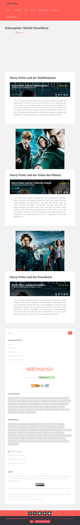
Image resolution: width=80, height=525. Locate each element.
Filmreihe (29, 401)
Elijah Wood (60, 427)
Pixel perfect (12, 497)
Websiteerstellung (30, 412)
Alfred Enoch (30, 424)
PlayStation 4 (12, 409)
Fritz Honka (56, 401)
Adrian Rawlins (13, 424)
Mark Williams (57, 435)
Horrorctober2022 (46, 404)
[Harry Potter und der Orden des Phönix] (40, 149)
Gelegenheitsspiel (65, 401)
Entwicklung (12, 401)
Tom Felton (28, 441)
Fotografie (17, 10)
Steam (51, 409)
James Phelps (12, 433)
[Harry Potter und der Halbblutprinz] (40, 52)
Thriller (22, 412)
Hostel (54, 404)
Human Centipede (63, 404)
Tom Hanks (36, 441)
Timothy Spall (12, 441)
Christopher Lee (13, 427)
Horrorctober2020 (34, 404)
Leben (36, 407)
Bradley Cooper (50, 424)
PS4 (18, 409)
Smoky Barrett (39, 409)
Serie (22, 409)
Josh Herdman (21, 435)
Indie (16, 407)
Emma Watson (12, 430)
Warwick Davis (57, 441)
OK (31, 521)
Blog (38, 398)
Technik (33, 10)
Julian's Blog (12, 3)
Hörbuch (11, 407)
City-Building (45, 398)
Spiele (26, 10)
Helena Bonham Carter (46, 430)
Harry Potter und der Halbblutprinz (33, 78)
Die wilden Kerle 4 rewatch (16, 459)
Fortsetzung (37, 401)
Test (10, 412)
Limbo (41, 407)
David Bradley (33, 427)
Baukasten (23, 398)
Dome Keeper (12, 352)
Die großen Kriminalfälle (16, 360)
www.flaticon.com (25, 497)
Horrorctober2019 (23, 404)
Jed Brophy (46, 433)
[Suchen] (70, 333)
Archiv (17, 398)
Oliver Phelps (23, 438)
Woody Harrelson (13, 444)
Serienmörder (29, 409)
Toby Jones (21, 441)
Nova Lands (12, 348)
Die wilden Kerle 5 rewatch (16, 455)
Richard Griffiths (42, 438)
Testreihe (15, 412)
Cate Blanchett (60, 424)
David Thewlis (42, 427)
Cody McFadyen (54, 398)
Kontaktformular (12, 17)
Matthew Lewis (67, 435)
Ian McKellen (67, 430)
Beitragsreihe (32, 398)
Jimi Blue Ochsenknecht (57, 433)
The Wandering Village (15, 356)
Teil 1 (62, 409)
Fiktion (18, 401)
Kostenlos (30, 407)
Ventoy (10, 344)
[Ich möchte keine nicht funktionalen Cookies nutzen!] (78, 521)
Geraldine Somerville (33, 430)
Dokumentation (64, 398)
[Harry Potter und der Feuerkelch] (40, 251)
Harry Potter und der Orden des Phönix (35, 175)
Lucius (46, 407)
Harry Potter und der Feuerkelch (31, 277)
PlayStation (61, 407)
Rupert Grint (62, 438)
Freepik (24, 499)
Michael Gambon (13, 438)
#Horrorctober (43, 10)
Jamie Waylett (21, 433)
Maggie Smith (48, 435)
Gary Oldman (21, 430)
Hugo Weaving (59, 430)
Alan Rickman (22, 424)
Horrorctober (12, 404)
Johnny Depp (12, 435)
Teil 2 (67, 409)
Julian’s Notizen (16, 451)
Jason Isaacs (30, 433)
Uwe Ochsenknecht (46, 441)
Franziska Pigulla (46, 401)
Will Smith (65, 441)
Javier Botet (38, 433)
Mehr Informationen (42, 521)
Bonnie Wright (40, 424)
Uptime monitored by (31, 377)
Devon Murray (52, 427)
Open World (53, 407)
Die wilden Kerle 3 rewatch (16, 463)
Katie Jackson (38, 435)
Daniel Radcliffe (23, 427)
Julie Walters (30, 435)
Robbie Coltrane (52, 438)
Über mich (54, 10)
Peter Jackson (32, 438)
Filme (8, 10)
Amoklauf (11, 398)
